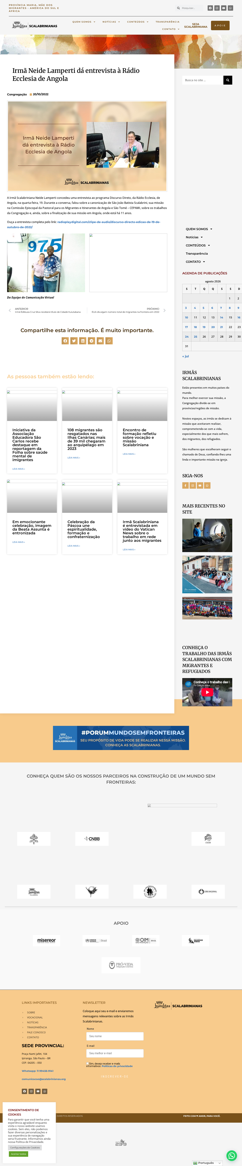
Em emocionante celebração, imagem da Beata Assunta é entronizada (31, 527)
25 (195, 336)
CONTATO (169, 29)
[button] (65, 341)
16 (239, 317)
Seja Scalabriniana (195, 25)
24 (186, 336)
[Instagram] (217, 8)
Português (205, 1163)
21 (221, 327)
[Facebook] (210, 8)
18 (195, 327)
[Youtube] (223, 8)
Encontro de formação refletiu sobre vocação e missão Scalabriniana (139, 437)
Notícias (109, 21)
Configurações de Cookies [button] (25, 1147)
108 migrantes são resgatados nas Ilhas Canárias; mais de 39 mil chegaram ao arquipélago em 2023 (86, 439)
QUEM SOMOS (82, 21)
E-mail (90, 1046)
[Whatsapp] (230, 8)
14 (221, 317)
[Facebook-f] (185, 485)
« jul (185, 356)
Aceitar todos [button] (18, 1153)
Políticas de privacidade (117, 1066)
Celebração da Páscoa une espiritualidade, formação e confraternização (83, 529)
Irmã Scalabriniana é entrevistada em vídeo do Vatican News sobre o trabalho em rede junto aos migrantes (142, 531)
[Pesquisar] (227, 80)
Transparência (168, 21)
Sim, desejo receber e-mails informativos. (109, 1064)
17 (186, 327)
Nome (90, 1029)
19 (204, 327)
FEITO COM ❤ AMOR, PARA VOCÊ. (201, 1116)
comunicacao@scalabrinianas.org (44, 1079)
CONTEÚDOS (136, 21)
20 (213, 327)
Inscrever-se (115, 1076)
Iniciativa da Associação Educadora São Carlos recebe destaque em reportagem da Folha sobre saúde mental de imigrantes (29, 445)
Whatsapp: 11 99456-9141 (37, 1071)
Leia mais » (18, 469)
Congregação (17, 94)
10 (186, 317)
